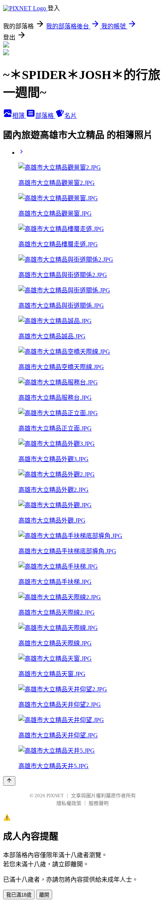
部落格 (45, 115)
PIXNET (55, 795)
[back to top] (9, 781)
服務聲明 (99, 803)
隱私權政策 (68, 803)
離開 (44, 895)
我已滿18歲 (18, 895)
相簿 (19, 115)
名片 (70, 115)
